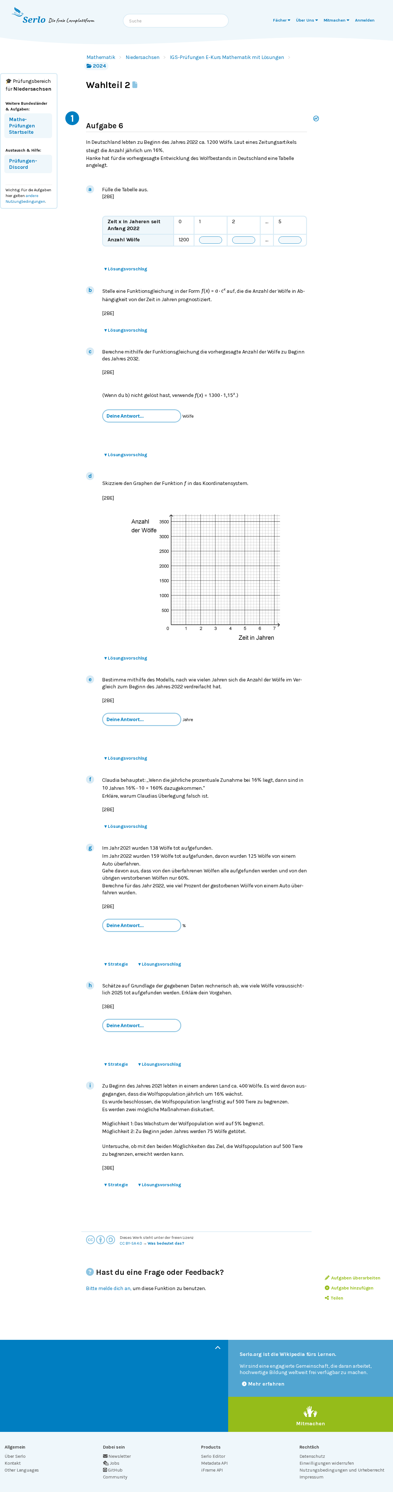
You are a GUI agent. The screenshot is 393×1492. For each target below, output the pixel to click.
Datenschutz (312, 1456)
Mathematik (101, 57)
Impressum (311, 1477)
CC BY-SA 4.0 (131, 1243)
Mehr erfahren (266, 1384)
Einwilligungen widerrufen (326, 1463)
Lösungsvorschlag (125, 269)
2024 (99, 66)
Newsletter (119, 1456)
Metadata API (214, 1463)
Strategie (116, 964)
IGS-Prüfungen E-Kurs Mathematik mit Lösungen (227, 57)
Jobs (114, 1463)
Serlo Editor (213, 1456)
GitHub (115, 1470)
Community (115, 1477)
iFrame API (212, 1470)
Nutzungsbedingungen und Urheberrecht (341, 1470)
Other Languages (22, 1470)
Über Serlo (15, 1456)
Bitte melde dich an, (108, 1288)
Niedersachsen (143, 57)
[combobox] (176, 21)
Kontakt (13, 1463)
